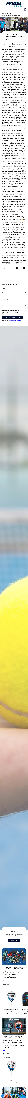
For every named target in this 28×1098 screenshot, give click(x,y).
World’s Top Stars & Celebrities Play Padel (11, 15)
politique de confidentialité (15, 320)
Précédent (6, 277)
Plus (4, 980)
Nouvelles (9, 13)
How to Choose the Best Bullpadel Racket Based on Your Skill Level (14, 968)
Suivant (22, 277)
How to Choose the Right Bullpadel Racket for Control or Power (13, 1037)
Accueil (3, 13)
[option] (11, 1002)
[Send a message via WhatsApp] (2, 1095)
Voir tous (14, 940)
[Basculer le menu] (2, 9)
